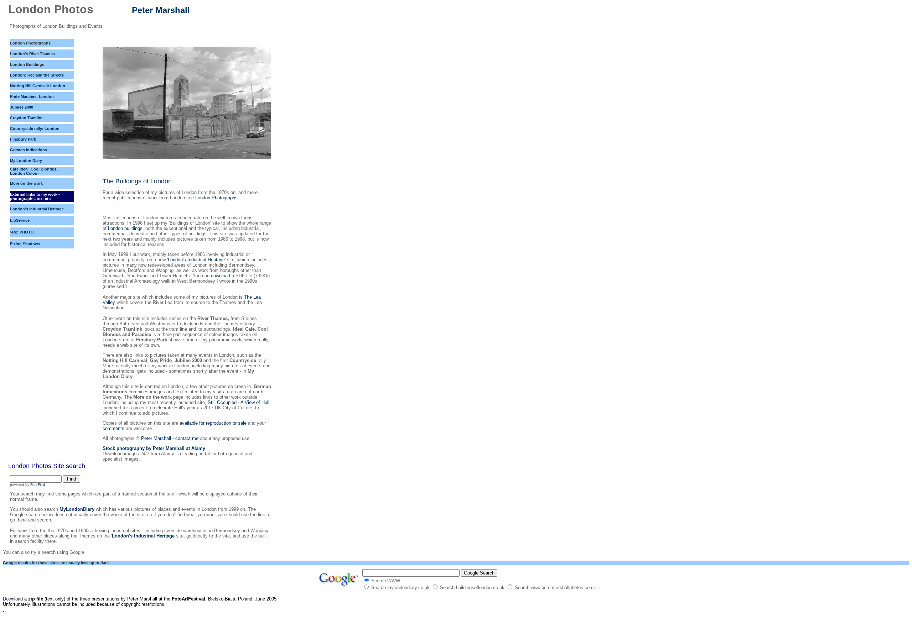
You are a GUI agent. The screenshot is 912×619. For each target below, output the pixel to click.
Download (13, 599)
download (220, 275)
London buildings (125, 228)
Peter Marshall (161, 10)
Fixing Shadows (25, 244)
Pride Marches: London (32, 96)
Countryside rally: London (34, 128)
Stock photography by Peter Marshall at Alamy (154, 448)
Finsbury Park (23, 139)
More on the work (26, 183)
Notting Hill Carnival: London (37, 86)
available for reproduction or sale (213, 423)
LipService (20, 220)
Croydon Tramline (26, 118)
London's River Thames (32, 54)
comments (114, 428)
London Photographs (30, 43)
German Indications (28, 150)
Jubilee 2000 (21, 107)
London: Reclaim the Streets (37, 75)
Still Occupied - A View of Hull (238, 402)
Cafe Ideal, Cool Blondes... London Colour (34, 171)
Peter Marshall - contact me (169, 438)
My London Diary (26, 160)
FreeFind (37, 485)
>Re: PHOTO (22, 232)
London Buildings (27, 64)
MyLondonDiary (76, 509)
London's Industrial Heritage (196, 259)
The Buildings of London (137, 181)
